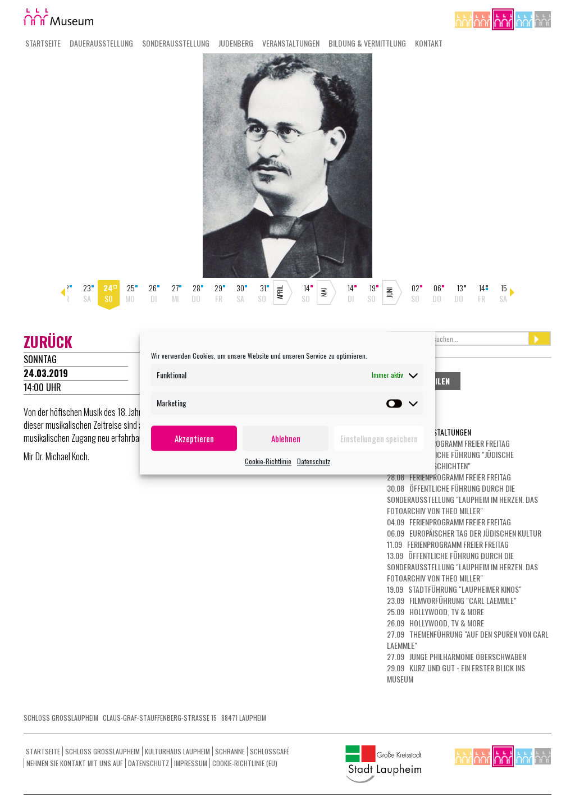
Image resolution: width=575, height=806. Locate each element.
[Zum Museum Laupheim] (503, 18)
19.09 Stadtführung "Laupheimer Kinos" (454, 589)
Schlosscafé (269, 751)
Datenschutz (313, 461)
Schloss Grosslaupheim (102, 751)
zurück (48, 341)
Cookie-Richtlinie (268, 461)
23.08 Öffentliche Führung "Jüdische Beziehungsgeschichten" (450, 459)
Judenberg (235, 43)
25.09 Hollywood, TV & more (435, 611)
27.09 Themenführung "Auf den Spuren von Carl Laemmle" (468, 639)
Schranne (230, 751)
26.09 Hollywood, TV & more (435, 623)
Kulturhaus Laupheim (177, 751)
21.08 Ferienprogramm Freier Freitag (448, 443)
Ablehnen (285, 438)
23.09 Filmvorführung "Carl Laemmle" (452, 600)
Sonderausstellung (175, 43)
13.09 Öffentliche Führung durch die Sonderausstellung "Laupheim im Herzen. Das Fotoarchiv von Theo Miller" (462, 566)
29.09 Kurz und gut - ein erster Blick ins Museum (456, 673)
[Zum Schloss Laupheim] (464, 18)
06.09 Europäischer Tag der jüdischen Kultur (464, 533)
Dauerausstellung (101, 43)
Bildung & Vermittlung (367, 43)
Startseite (43, 43)
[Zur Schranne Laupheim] (524, 18)
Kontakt (428, 43)
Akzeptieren (194, 438)
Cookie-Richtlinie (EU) (244, 763)
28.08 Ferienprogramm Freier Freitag (449, 477)
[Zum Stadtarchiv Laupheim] (542, 18)
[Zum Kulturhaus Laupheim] (482, 18)
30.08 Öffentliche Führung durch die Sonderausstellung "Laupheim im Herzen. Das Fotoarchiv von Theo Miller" (462, 499)
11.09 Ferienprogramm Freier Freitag (448, 544)
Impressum (190, 763)
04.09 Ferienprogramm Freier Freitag (449, 522)
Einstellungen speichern (379, 438)
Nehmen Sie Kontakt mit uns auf (74, 763)
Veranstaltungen (291, 43)
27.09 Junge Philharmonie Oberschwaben (456, 656)
